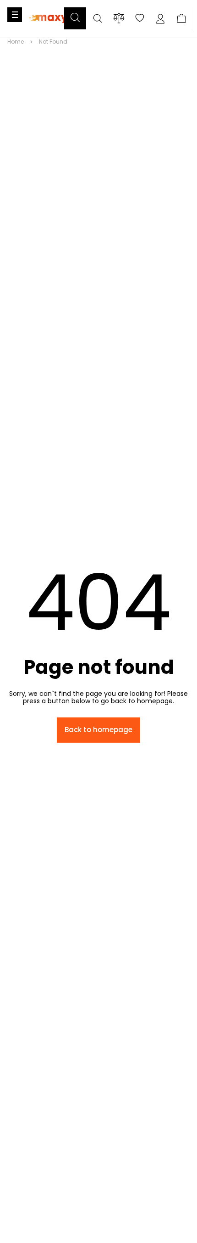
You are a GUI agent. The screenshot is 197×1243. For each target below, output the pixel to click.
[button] (75, 18)
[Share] (139, 19)
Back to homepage (98, 729)
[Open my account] (160, 19)
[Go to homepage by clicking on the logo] (48, 28)
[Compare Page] (119, 18)
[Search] (97, 19)
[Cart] (181, 19)
